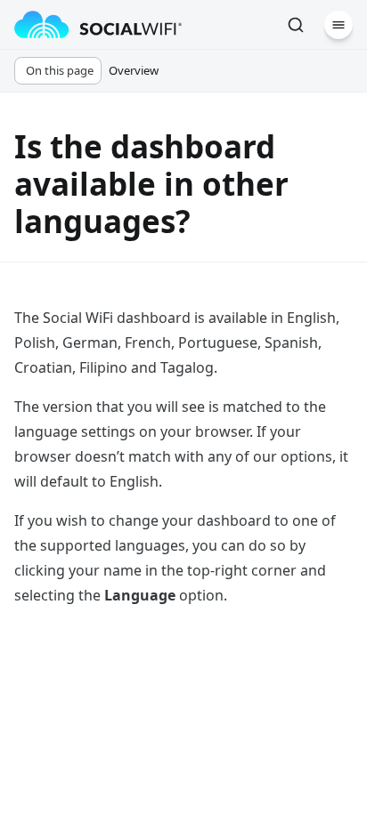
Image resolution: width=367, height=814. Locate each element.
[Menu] (338, 25)
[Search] (295, 25)
